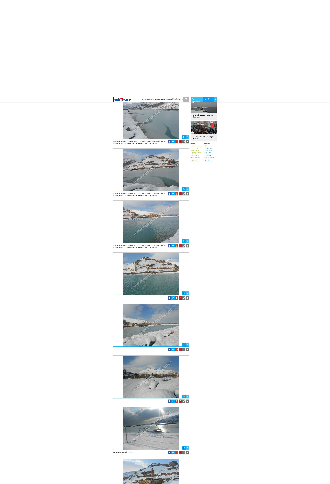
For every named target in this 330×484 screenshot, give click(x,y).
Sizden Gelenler (208, 39)
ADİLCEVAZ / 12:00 (162, 2)
